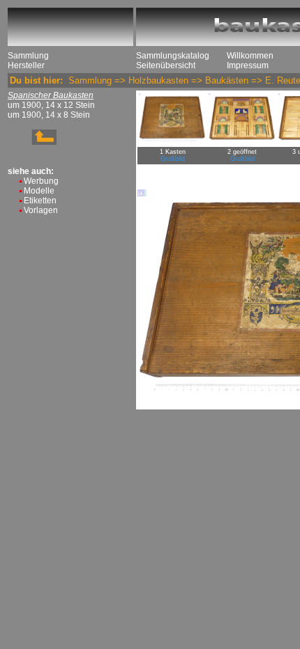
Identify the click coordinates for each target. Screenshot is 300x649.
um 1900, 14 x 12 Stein (51, 105)
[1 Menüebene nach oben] (32, 142)
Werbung (41, 181)
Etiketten (40, 200)
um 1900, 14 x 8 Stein (49, 115)
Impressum (248, 65)
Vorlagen (41, 210)
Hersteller (26, 65)
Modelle (39, 191)
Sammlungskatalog (172, 56)
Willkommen (250, 56)
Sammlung (28, 56)
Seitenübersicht (165, 65)
